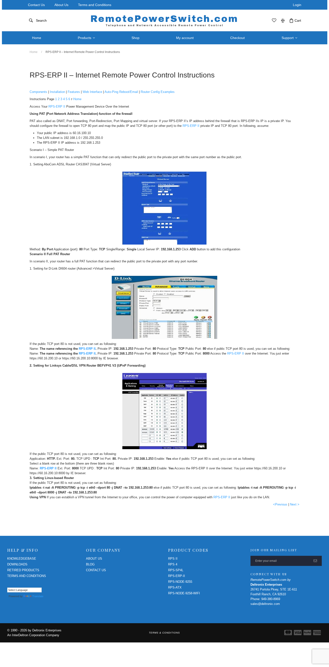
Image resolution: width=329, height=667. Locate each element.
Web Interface (92, 92)
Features (74, 92)
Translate (37, 596)
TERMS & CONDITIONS (164, 632)
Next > (294, 504)
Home (34, 52)
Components (38, 92)
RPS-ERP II (56, 106)
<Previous (280, 504)
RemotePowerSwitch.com (164, 20)
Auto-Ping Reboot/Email (121, 92)
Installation (57, 92)
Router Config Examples (158, 92)
